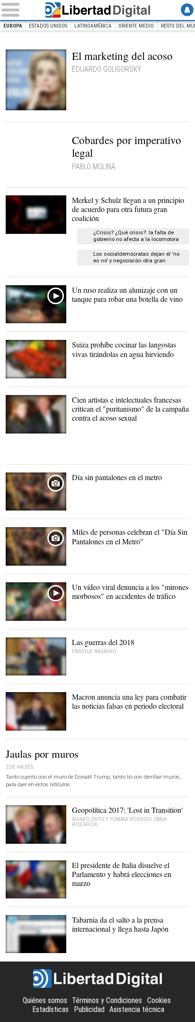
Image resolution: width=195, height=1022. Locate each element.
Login (187, 9)
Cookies (159, 1000)
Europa (12, 26)
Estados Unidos (48, 26)
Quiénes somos (45, 1000)
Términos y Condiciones (107, 1000)
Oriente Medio (136, 26)
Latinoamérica (93, 26)
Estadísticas (50, 1009)
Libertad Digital (97, 10)
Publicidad (89, 1009)
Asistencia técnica (136, 1009)
